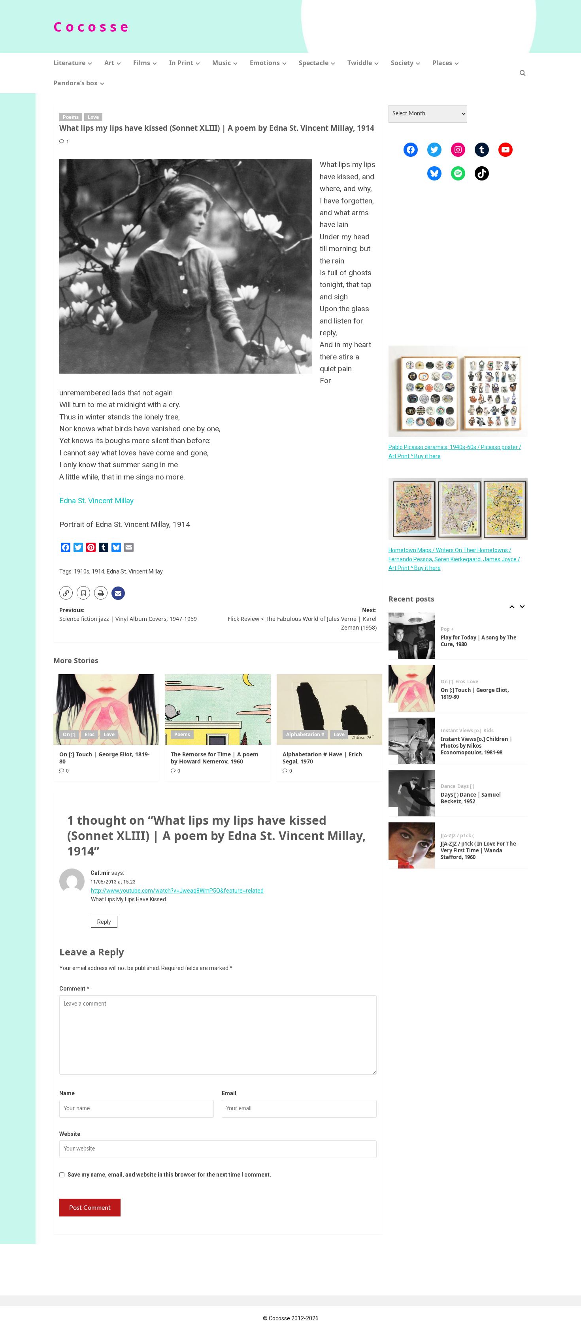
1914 (98, 571)
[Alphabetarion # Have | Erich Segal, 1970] (329, 709)
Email (229, 1093)
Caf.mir (100, 873)
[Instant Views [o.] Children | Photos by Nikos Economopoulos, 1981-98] (412, 741)
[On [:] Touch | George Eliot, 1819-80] (106, 709)
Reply (104, 922)
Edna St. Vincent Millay (96, 500)
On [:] (69, 734)
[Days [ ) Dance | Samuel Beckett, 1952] (412, 793)
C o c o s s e (90, 26)
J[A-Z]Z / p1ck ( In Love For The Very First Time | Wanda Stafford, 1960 (478, 850)
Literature (69, 62)
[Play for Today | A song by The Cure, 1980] (412, 636)
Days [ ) (465, 786)
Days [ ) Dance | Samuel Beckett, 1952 (471, 798)
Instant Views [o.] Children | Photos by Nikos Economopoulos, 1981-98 (476, 745)
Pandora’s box (75, 83)
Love (93, 117)
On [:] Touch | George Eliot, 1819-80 (104, 757)
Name (67, 1093)
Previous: (128, 614)
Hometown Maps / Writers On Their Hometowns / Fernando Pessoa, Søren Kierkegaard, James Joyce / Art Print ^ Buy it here (454, 559)
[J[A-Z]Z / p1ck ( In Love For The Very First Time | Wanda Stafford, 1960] (412, 845)
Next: (302, 619)
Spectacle (313, 62)
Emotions (265, 62)
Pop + (447, 629)
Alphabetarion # (305, 734)
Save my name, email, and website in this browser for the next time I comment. (169, 1174)
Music (221, 62)
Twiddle (359, 62)
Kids (488, 731)
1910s (81, 571)
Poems (71, 117)
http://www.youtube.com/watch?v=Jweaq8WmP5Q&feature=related (177, 890)
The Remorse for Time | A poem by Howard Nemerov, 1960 (214, 757)
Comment (74, 988)
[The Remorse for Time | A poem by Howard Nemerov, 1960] (217, 709)
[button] (523, 73)
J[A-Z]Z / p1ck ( (457, 836)
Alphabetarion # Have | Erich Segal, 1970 (322, 757)
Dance (448, 786)
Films (141, 62)
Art (109, 62)
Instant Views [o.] (461, 731)
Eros (89, 734)
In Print (181, 62)
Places (442, 62)
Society (402, 62)
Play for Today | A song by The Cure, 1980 (479, 641)
